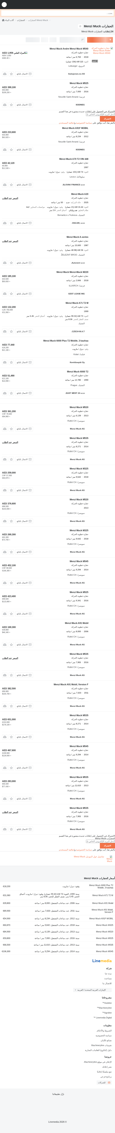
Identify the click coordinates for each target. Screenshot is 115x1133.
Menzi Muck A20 (79, 194)
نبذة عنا (108, 973)
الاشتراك (107, 119)
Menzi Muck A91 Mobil (76, 623)
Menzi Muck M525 (79, 83)
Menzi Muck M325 (79, 468)
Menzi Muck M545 (79, 561)
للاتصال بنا (107, 983)
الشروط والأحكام (104, 1030)
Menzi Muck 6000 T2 (77, 371)
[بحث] (4, 13)
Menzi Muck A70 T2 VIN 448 (73, 159)
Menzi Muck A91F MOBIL (75, 128)
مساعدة (108, 978)
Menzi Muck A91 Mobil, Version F (71, 684)
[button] (4, 4)
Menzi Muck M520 (79, 407)
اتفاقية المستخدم (66, 123)
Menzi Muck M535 (79, 438)
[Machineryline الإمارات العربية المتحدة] (95, 4)
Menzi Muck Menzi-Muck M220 (72, 272)
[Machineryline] (3, 20)
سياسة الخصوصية (84, 123)
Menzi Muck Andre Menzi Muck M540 (69, 49)
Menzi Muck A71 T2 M (77, 303)
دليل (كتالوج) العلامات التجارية (98, 1050)
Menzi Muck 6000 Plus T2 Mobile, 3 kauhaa (65, 341)
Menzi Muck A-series (77, 237)
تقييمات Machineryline (101, 1045)
